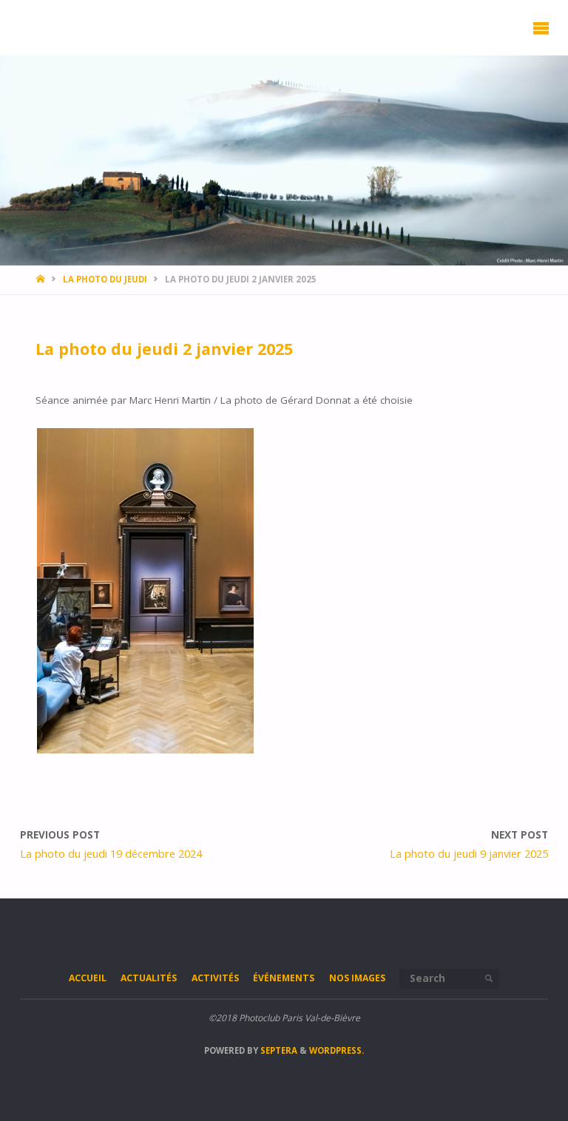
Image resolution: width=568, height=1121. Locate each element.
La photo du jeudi (105, 279)
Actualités (149, 978)
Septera (277, 1050)
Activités (215, 978)
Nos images (357, 978)
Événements (283, 978)
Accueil (87, 978)
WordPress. (336, 1050)
